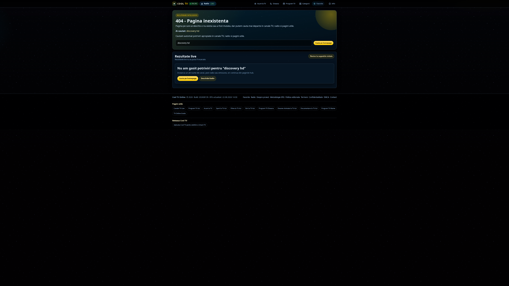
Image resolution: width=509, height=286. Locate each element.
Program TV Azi (194, 108)
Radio (253, 97)
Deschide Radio (207, 78)
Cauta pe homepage (323, 43)
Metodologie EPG (277, 97)
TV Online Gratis (180, 113)
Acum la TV (208, 108)
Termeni (304, 97)
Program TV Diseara (266, 108)
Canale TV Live (179, 108)
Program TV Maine (328, 108)
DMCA (326, 97)
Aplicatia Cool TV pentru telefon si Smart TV (190, 125)
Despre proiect (263, 97)
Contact (333, 97)
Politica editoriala (293, 97)
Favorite (246, 97)
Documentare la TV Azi (309, 108)
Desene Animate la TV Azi (287, 108)
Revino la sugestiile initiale (321, 56)
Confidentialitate (316, 97)
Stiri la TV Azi (250, 108)
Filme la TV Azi (236, 108)
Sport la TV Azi (221, 108)
